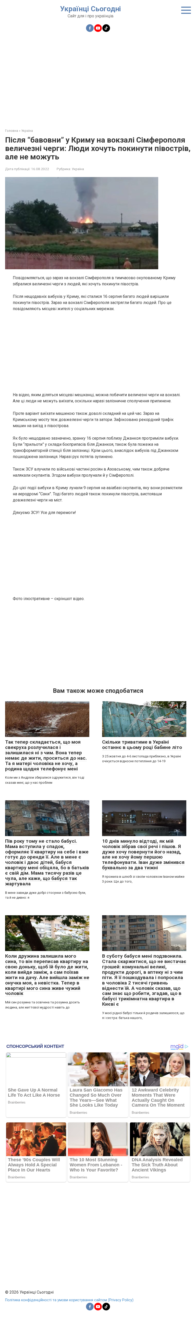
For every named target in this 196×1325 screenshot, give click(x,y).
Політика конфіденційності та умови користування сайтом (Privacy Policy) (69, 1300)
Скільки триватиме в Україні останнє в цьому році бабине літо (142, 744)
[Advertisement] (98, 77)
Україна (78, 169)
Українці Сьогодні (90, 9)
